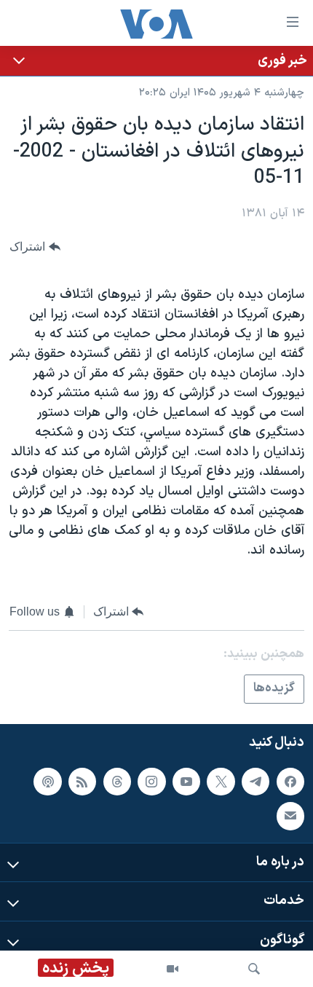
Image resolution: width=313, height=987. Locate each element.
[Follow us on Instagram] (151, 781)
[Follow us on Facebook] (290, 781)
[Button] (34, 246)
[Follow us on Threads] (117, 781)
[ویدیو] (172, 969)
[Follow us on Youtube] (186, 781)
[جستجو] (254, 969)
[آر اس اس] (82, 781)
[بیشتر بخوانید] (156, 61)
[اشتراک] (290, 816)
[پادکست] (47, 781)
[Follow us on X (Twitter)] (220, 781)
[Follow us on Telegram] (255, 781)
